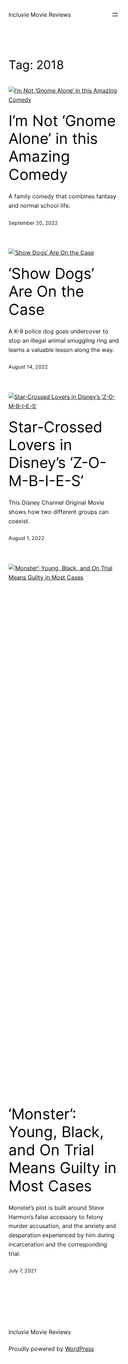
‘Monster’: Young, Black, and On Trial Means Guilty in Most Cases (63, 1150)
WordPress (79, 1348)
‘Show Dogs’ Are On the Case (51, 291)
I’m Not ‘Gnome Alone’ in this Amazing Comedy (62, 147)
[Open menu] (115, 14)
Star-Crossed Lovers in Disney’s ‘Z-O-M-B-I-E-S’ (57, 454)
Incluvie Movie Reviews (40, 14)
